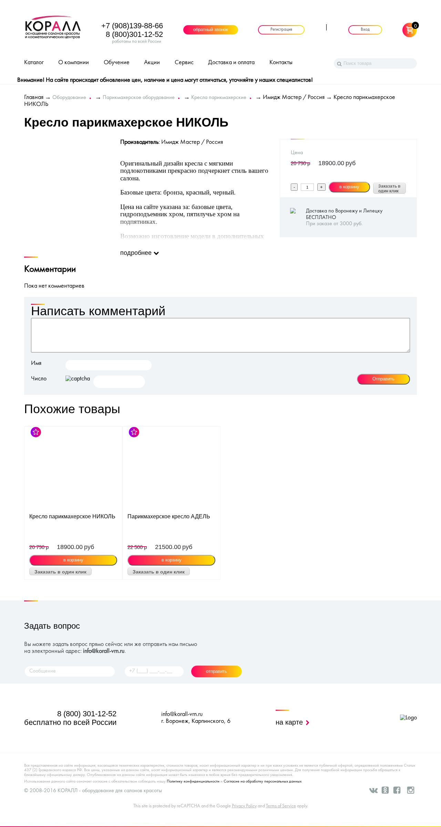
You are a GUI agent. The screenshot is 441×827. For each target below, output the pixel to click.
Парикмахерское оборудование (139, 97)
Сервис (184, 63)
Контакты (281, 63)
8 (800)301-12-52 (134, 34)
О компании (73, 63)
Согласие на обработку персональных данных (262, 781)
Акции (152, 63)
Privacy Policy (244, 806)
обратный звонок (210, 30)
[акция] (73, 469)
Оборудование (69, 97)
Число (39, 379)
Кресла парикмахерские (218, 97)
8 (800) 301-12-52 (86, 713)
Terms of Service (281, 806)
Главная (33, 97)
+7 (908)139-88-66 (132, 25)
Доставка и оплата (231, 63)
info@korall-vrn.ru (103, 651)
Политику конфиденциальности (193, 781)
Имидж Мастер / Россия (294, 97)
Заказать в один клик (389, 188)
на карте (290, 722)
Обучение (117, 63)
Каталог (34, 63)
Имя (36, 363)
